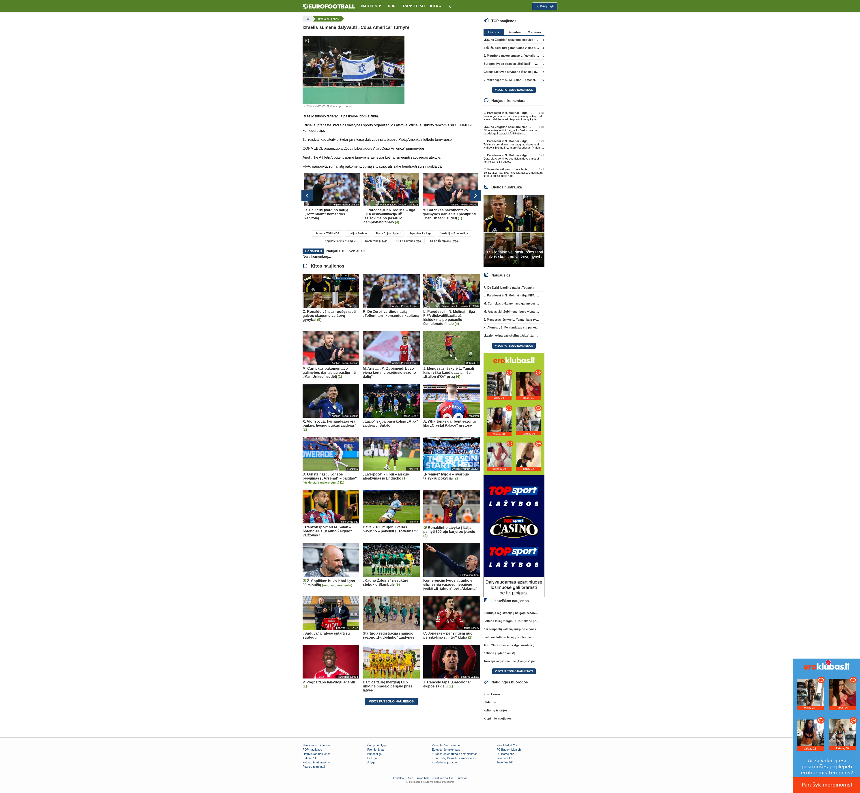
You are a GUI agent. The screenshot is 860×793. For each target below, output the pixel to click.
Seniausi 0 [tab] (357, 251)
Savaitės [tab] (514, 32)
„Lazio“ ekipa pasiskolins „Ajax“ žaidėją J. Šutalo (518, 335)
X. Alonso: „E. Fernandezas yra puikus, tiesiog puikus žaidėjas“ (528, 327)
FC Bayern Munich (509, 749)
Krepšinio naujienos (498, 718)
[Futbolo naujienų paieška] (449, 6)
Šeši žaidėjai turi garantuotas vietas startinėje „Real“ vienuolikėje (529, 48)
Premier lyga (375, 749)
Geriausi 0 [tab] (313, 251)
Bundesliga (374, 754)
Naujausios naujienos (316, 745)
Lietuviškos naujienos (317, 754)
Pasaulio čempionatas (446, 745)
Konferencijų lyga (376, 241)
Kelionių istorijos (495, 710)
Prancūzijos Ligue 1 (388, 233)
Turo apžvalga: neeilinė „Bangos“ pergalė (513, 661)
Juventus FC (505, 762)
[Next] (475, 195)
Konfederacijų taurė (444, 762)
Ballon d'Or (310, 758)
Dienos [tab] (493, 32)
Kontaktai (398, 778)
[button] (436, 6)
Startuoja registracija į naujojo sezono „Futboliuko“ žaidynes (526, 613)
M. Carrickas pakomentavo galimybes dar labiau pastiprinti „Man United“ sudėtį (539, 303)
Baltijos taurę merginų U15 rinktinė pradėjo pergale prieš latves (527, 621)
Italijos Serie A (358, 233)
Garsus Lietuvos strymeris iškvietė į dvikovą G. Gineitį (521, 71)
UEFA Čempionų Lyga (444, 241)
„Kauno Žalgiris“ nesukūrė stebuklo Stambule (516, 39)
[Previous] (307, 195)
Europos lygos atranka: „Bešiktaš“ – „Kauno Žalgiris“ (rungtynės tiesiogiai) (536, 63)
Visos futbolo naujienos (391, 701)
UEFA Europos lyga (408, 241)
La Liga (372, 758)
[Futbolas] (307, 19)
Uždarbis (490, 702)
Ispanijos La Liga (420, 233)
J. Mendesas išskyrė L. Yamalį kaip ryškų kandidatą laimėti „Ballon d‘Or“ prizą (538, 319)
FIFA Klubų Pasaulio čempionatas (454, 758)
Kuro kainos (492, 694)
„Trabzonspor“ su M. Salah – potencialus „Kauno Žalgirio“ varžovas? (532, 80)
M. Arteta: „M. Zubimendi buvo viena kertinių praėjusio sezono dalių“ (532, 311)
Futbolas (462, 778)
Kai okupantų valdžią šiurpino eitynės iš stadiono (518, 629)
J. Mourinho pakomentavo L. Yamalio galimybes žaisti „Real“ (526, 55)
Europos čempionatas (446, 749)
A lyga (371, 762)
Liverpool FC (505, 758)
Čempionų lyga (377, 745)
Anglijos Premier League (340, 241)
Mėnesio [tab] (534, 32)
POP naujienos (312, 749)
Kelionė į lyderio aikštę (499, 653)
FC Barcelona (505, 754)
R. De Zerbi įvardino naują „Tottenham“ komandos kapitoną (525, 287)
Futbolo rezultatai (314, 766)
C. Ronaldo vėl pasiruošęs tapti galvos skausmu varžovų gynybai (529, 169)
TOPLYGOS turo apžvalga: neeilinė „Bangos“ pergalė (521, 645)
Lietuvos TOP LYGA (327, 233)
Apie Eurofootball (418, 778)
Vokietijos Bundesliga (454, 233)
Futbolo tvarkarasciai (316, 762)
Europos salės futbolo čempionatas (454, 754)
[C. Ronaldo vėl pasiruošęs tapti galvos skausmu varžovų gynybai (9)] (514, 231)
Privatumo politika (443, 778)
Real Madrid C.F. (507, 745)
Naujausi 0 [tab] (335, 251)
